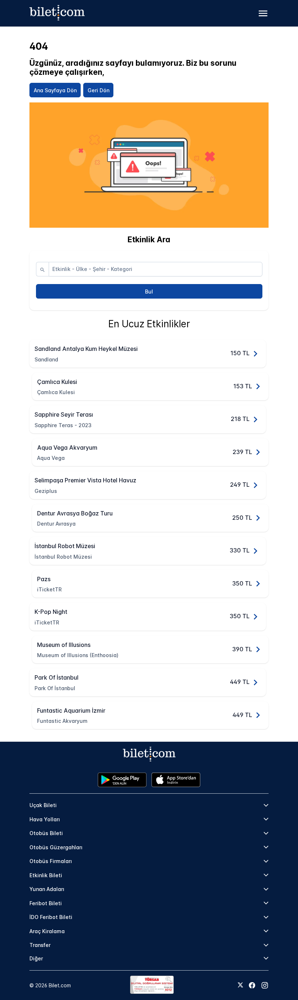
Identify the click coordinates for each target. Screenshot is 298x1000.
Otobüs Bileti (46, 833)
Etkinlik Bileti (45, 875)
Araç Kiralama (47, 931)
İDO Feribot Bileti (50, 917)
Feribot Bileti (45, 903)
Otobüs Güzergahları (55, 847)
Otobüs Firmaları (50, 861)
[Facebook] (252, 985)
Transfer (40, 945)
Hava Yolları (44, 819)
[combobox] (155, 269)
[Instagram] (265, 985)
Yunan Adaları (46, 889)
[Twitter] (240, 985)
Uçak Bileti (43, 805)
